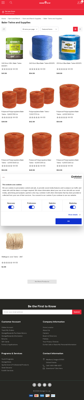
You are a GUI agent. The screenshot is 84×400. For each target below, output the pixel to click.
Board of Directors (50, 336)
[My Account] (78, 2)
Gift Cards (5, 342)
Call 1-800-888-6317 (54, 365)
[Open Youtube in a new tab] (44, 385)
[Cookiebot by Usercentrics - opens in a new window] (73, 177)
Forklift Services (7, 370)
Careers (46, 333)
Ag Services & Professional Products (15, 365)
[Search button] (11, 2)
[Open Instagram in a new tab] (39, 385)
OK (68, 221)
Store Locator (48, 327)
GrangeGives (6, 362)
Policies (45, 339)
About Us (46, 330)
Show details (73, 215)
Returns (4, 339)
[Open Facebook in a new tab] (34, 385)
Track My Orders (8, 330)
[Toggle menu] (3, 2)
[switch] (32, 207)
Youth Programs (8, 359)
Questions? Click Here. (54, 368)
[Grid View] (75, 29)
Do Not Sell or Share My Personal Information (59, 344)
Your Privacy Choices (50, 342)
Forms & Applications (10, 344)
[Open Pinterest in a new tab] (49, 385)
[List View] (80, 29)
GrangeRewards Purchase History (14, 333)
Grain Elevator (7, 368)
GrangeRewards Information (12, 336)
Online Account (7, 327)
